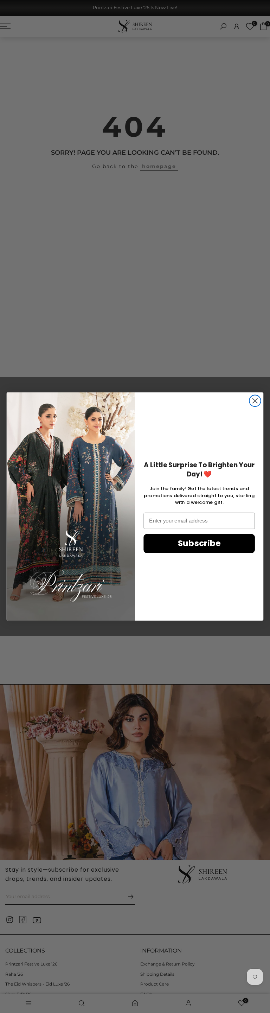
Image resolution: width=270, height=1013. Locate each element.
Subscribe (199, 543)
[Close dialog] (255, 400)
